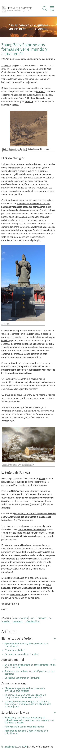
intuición (42, 618)
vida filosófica (32, 621)
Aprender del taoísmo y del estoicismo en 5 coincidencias (26, 645)
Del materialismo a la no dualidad (21, 654)
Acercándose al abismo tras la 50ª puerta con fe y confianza (30, 672)
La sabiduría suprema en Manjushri (22, 678)
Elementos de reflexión (17, 638)
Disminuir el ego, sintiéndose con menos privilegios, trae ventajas (25, 689)
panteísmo (18, 621)
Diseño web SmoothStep (40, 747)
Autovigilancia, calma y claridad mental (24, 727)
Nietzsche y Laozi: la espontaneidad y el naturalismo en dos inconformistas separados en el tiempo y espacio (29, 720)
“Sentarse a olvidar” (15, 650)
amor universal (20, 618)
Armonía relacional (14, 683)
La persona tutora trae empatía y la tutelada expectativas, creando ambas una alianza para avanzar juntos (28, 704)
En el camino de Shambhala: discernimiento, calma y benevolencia (30, 666)
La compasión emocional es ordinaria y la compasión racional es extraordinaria (25, 696)
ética (32, 618)
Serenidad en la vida (15, 713)
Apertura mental (12, 660)
